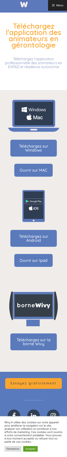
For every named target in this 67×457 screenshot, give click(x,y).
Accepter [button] (30, 448)
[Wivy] (23, 4)
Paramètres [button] (13, 448)
